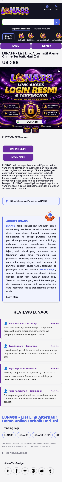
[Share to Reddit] (41, 470)
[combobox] (28, 22)
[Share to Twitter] (8, 470)
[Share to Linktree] (25, 470)
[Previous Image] (2, 98)
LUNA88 (10, 225)
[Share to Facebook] (16, 470)
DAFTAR (46, 46)
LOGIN (15, 46)
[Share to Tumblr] (50, 470)
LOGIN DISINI (18, 157)
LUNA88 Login (47, 269)
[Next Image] (59, 98)
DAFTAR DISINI (18, 149)
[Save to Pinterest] (33, 470)
